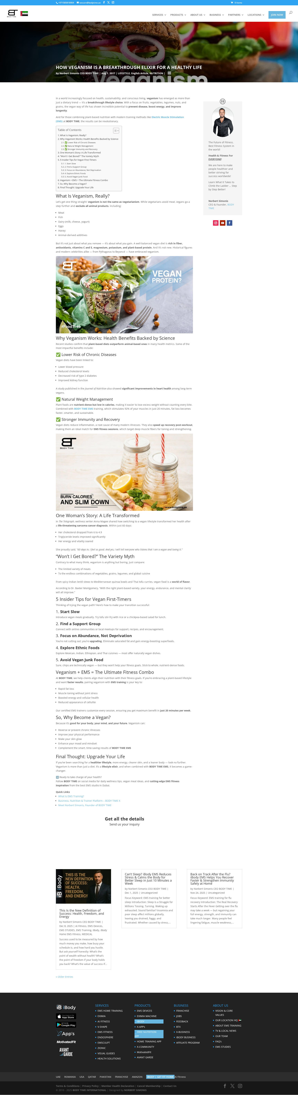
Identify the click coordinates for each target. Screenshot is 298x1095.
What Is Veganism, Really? (73, 135)
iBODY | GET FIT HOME (160, 1076)
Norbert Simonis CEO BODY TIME (79, 73)
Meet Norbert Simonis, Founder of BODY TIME (84, 805)
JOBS (179, 1016)
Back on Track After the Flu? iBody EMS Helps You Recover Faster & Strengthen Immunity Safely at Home (212, 879)
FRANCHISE (182, 1010)
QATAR (92, 1076)
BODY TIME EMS (83, 408)
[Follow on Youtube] (222, 223)
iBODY (140, 1021)
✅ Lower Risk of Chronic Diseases (80, 142)
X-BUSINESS (183, 1032)
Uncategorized (149, 892)
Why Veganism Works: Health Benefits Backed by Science (89, 139)
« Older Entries (64, 976)
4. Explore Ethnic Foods (75, 173)
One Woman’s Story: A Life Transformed (80, 152)
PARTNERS (234, 15)
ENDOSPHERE (105, 1037)
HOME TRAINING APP (149, 1041)
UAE (58, 1076)
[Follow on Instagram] (215, 223)
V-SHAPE (102, 1026)
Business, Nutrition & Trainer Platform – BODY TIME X (89, 800)
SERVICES (157, 15)
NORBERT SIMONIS (135, 1090)
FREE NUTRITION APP (145, 1034)
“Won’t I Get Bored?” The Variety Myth (79, 156)
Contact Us (169, 1086)
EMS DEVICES (144, 1010)
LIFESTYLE (124, 73)
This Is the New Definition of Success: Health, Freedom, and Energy (81, 913)
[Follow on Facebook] (229, 223)
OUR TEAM (221, 1036)
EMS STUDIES (67, 930)
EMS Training (83, 930)
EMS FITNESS (105, 1032)
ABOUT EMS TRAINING (228, 1025)
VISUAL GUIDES (106, 1053)
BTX (178, 1026)
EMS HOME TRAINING (110, 1010)
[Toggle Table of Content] (114, 131)
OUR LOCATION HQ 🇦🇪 (228, 1020)
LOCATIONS (254, 15)
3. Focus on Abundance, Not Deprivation (83, 170)
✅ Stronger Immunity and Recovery (81, 149)
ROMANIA (70, 1076)
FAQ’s (218, 1041)
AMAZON (137, 1076)
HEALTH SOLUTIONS (109, 1058)
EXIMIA (102, 1016)
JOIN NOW (277, 14)
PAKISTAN (105, 1076)
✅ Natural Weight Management (79, 146)
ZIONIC (102, 1048)
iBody (96, 930)
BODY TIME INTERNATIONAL (89, 1090)
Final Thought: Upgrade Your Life (76, 187)
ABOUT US (196, 15)
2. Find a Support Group (76, 166)
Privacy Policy (90, 1086)
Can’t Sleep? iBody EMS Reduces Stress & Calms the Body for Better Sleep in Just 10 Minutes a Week (148, 879)
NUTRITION (156, 73)
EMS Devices (95, 926)
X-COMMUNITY (145, 1046)
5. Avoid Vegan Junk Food (76, 176)
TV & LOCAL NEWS (225, 1030)
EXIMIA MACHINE (147, 1016)
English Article (139, 73)
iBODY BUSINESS (186, 1037)
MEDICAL (87, 934)
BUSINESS (215, 15)
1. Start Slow (70, 163)
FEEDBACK (182, 1021)
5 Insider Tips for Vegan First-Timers (78, 159)
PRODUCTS (176, 15)
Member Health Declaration (117, 1086)
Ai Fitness (80, 926)
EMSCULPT (104, 1042)
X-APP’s (141, 1026)
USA (82, 1076)
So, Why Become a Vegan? (73, 183)
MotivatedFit (144, 1052)
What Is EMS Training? (71, 796)
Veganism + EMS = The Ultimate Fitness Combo (84, 180)
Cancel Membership (149, 1086)
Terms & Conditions (68, 1086)
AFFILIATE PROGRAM (188, 1042)
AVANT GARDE (145, 1057)
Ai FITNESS (104, 1021)
